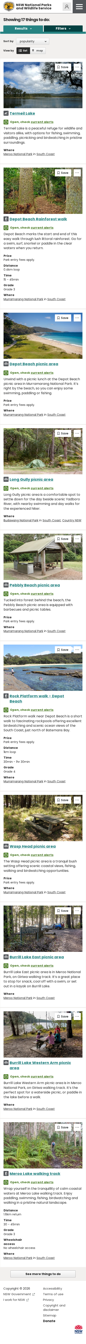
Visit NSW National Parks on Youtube (25, 1337)
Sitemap (49, 1315)
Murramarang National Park (23, 299)
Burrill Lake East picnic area (37, 957)
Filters (61, 28)
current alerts (42, 122)
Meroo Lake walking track (35, 1173)
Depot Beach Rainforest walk (38, 219)
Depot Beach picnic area (34, 363)
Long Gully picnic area (31, 479)
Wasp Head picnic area (33, 846)
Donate (49, 1321)
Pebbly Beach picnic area (35, 585)
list (25, 50)
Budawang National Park (21, 520)
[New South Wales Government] (79, 1329)
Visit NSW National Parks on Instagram (16, 1337)
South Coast (46, 154)
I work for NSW (14, 1300)
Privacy (48, 1300)
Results (21, 28)
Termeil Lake (22, 113)
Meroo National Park (18, 154)
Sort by (8, 41)
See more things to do (43, 1274)
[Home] (8, 6)
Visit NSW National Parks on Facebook (7, 1337)
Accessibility (52, 1288)
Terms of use (53, 1294)
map (39, 50)
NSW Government (17, 1294)
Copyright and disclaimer (54, 1307)
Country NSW (71, 520)
